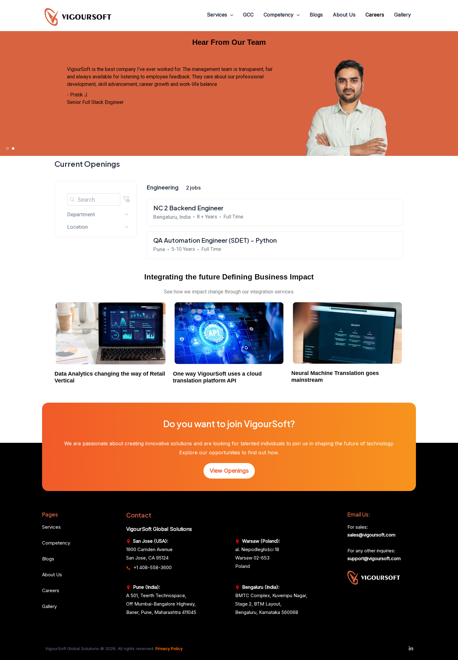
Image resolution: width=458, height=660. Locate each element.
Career (49, 590)
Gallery (402, 15)
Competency (278, 15)
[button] (230, 15)
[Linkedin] (411, 648)
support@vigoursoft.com (374, 558)
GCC (248, 15)
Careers (374, 15)
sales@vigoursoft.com (371, 535)
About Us (344, 15)
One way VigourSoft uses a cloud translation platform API (217, 377)
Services (217, 15)
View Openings (229, 470)
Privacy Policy (169, 648)
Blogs (316, 15)
